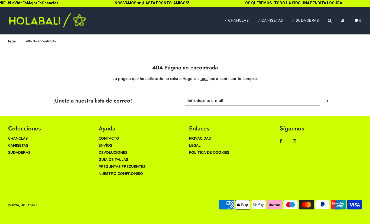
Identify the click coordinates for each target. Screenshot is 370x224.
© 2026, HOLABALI (22, 205)
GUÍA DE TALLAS (113, 159)
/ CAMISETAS (270, 20)
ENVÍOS (105, 145)
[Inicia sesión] (342, 20)
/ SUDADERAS (305, 20)
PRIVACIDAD (200, 138)
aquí (204, 78)
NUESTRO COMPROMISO (121, 173)
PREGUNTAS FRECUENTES (122, 166)
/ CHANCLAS (237, 20)
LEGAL (195, 145)
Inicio (12, 41)
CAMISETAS (18, 145)
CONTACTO (109, 138)
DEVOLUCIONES (113, 152)
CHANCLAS (18, 138)
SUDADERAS (19, 152)
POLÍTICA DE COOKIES (209, 152)
